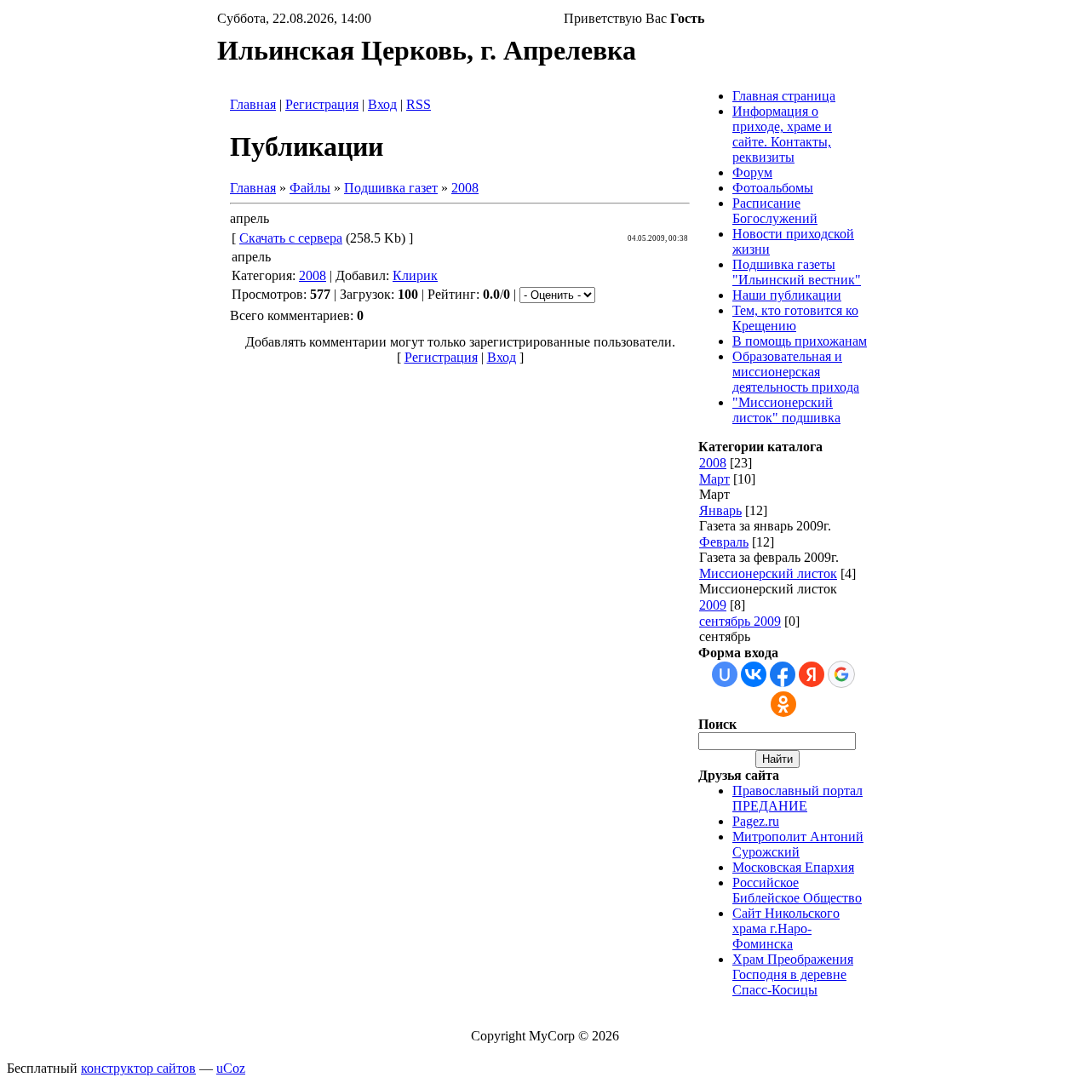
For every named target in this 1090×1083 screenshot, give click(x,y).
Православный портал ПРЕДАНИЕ (797, 798)
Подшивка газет (391, 187)
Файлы (310, 187)
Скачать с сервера (290, 238)
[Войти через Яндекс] (811, 674)
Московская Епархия (793, 867)
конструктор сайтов (138, 1068)
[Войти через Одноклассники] (783, 704)
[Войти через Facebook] (782, 674)
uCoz (230, 1068)
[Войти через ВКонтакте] (753, 674)
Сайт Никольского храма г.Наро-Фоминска (786, 928)
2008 (465, 187)
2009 (712, 605)
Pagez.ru (755, 821)
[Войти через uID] (724, 674)
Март (714, 479)
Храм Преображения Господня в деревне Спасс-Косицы (792, 974)
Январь (720, 510)
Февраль (724, 542)
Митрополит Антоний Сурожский (797, 844)
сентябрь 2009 (740, 621)
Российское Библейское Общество (797, 890)
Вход (382, 104)
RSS (418, 104)
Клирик (415, 275)
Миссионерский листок (768, 573)
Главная (253, 104)
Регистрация (322, 104)
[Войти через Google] (841, 674)
